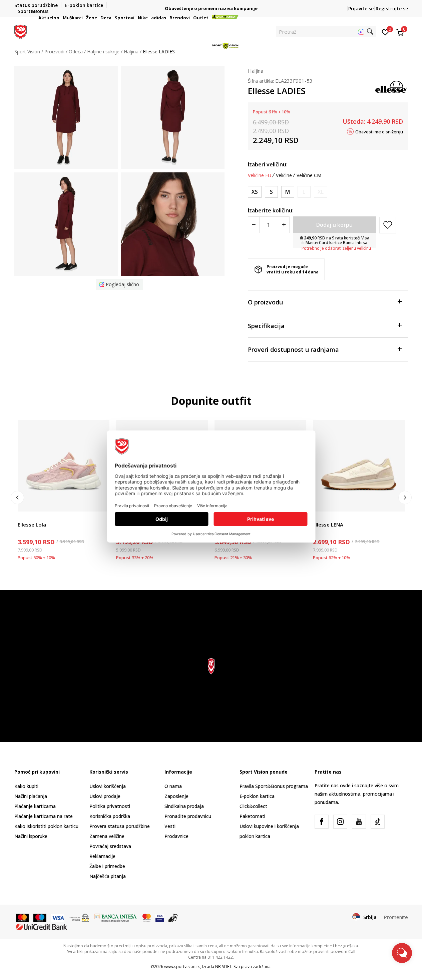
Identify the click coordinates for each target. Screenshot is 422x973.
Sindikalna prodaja (184, 806)
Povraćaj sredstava (110, 846)
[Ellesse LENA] (359, 466)
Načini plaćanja (30, 796)
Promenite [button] (396, 917)
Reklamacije (102, 856)
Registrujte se (392, 8)
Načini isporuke (30, 836)
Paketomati (252, 816)
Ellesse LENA (328, 524)
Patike (24, 517)
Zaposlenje (176, 796)
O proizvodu (265, 302)
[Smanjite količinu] (254, 224)
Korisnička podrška (109, 816)
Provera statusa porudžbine (119, 826)
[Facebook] (321, 821)
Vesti (169, 826)
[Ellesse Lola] (63, 466)
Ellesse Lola (32, 524)
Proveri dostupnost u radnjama (293, 349)
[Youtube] (359, 821)
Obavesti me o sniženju (379, 131)
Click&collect (253, 806)
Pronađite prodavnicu (187, 816)
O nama (173, 786)
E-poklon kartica (257, 796)
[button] (60, 18)
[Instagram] (340, 821)
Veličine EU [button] (259, 175)
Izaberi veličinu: (268, 164)
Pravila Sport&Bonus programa (274, 786)
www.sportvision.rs (182, 966)
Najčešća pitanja (107, 876)
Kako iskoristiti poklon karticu (46, 826)
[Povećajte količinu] (284, 224)
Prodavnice (176, 836)
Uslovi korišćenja (107, 786)
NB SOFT (223, 966)
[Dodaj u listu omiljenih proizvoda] (100, 502)
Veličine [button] (284, 175)
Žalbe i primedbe (107, 866)
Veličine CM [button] (309, 175)
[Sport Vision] (20, 31)
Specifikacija (266, 326)
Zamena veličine (106, 836)
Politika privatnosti (109, 806)
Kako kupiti (26, 786)
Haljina (255, 70)
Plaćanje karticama (35, 806)
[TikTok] (377, 821)
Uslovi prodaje (104, 796)
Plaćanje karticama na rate (43, 816)
